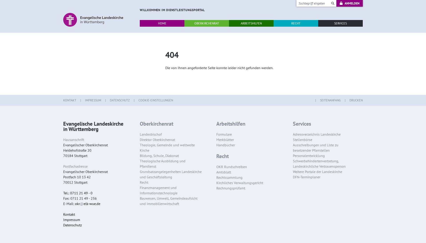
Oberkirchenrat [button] (206, 23)
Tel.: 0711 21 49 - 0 (78, 193)
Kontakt (69, 100)
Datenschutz (120, 100)
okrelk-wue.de (87, 203)
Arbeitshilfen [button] (251, 23)
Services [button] (340, 23)
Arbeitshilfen (230, 124)
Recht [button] (295, 23)
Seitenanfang (330, 100)
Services (302, 124)
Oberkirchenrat (156, 124)
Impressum (93, 100)
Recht (222, 156)
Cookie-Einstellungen (155, 100)
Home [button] (162, 23)
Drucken (356, 100)
